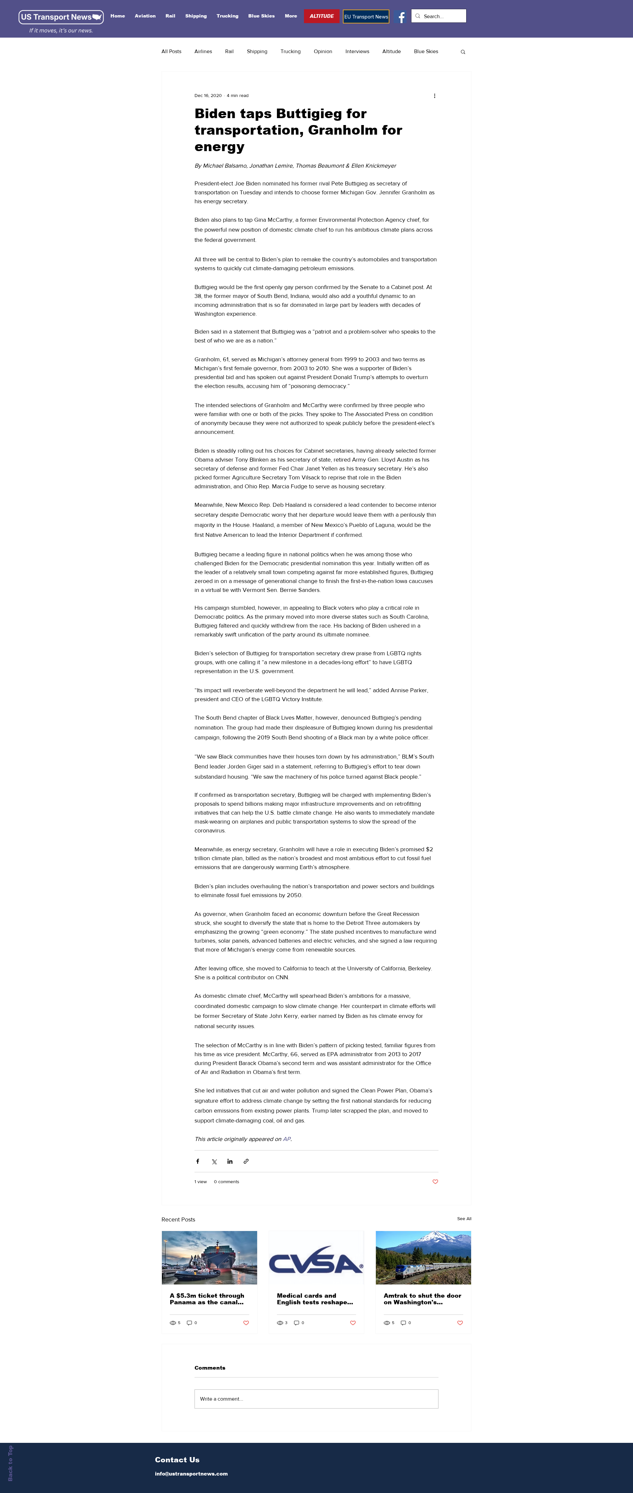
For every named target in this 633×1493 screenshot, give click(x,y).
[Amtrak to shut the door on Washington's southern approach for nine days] (423, 1257)
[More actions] (434, 95)
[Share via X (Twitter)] (214, 1161)
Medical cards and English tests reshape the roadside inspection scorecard (315, 1299)
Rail (229, 51)
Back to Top (10, 1463)
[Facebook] (400, 16)
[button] (463, 51)
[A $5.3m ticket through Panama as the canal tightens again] (209, 1257)
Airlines (203, 51)
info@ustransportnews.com (191, 1474)
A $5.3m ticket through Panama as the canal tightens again (207, 1299)
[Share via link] (246, 1161)
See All (464, 1218)
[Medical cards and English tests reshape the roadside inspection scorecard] (316, 1257)
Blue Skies (426, 51)
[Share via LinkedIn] (230, 1161)
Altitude (391, 51)
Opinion (323, 51)
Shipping (257, 51)
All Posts (171, 51)
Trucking (291, 51)
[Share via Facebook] (198, 1161)
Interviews (357, 51)
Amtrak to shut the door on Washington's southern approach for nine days (422, 1299)
